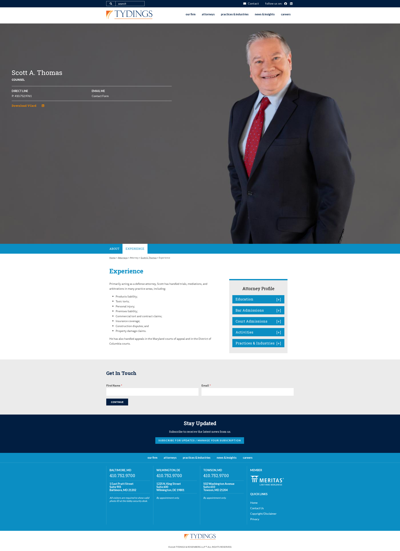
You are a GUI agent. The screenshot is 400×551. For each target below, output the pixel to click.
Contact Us (257, 508)
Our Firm (190, 14)
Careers (286, 14)
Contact (253, 3)
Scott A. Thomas (149, 257)
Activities (244, 332)
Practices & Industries (235, 14)
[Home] (129, 18)
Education (244, 299)
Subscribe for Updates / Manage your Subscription (199, 440)
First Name (113, 385)
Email (205, 385)
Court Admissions (252, 321)
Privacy (254, 519)
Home (112, 257)
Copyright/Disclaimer (263, 513)
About (114, 249)
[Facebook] (285, 3)
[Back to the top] (392, 543)
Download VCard (24, 106)
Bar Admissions (250, 310)
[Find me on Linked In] (43, 105)
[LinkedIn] (291, 3)
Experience (135, 249)
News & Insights (265, 14)
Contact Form (100, 96)
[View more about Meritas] (267, 484)
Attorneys (208, 14)
